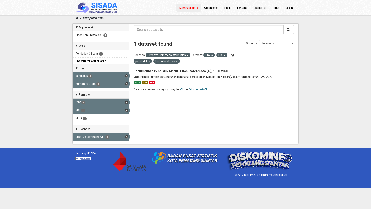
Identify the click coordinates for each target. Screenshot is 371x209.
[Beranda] (76, 18)
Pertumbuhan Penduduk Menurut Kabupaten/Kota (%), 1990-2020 (181, 71)
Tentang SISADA (85, 153)
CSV (145, 82)
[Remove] (187, 55)
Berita (275, 7)
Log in (289, 7)
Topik (227, 7)
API (181, 89)
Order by (251, 43)
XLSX (137, 82)
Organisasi (211, 7)
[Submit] (288, 29)
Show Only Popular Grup (91, 61)
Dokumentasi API (198, 89)
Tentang (242, 7)
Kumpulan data (188, 7)
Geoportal (260, 7)
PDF (152, 82)
